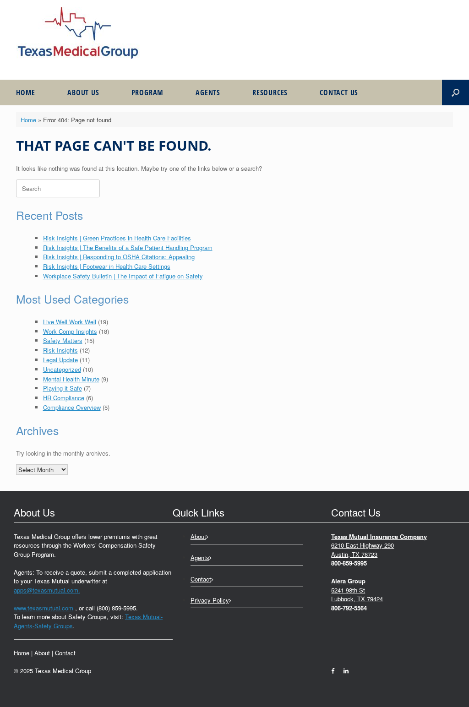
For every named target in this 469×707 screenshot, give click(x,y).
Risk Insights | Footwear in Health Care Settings (106, 266)
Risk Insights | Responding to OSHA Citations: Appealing (119, 256)
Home (25, 92)
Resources (270, 92)
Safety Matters (62, 340)
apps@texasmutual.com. (47, 590)
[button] (455, 92)
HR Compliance (63, 397)
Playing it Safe (62, 388)
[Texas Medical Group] (78, 33)
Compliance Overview (72, 407)
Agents (208, 92)
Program (147, 92)
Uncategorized (62, 369)
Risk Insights (60, 350)
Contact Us (339, 92)
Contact (65, 652)
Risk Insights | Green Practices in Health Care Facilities (117, 238)
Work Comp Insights (70, 331)
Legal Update (60, 359)
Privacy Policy (210, 600)
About (42, 652)
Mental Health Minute (71, 379)
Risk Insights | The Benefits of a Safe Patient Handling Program (128, 247)
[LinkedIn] (344, 670)
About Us (83, 92)
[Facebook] (335, 670)
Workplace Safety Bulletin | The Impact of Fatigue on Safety (123, 276)
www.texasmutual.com (43, 608)
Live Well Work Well (69, 321)
